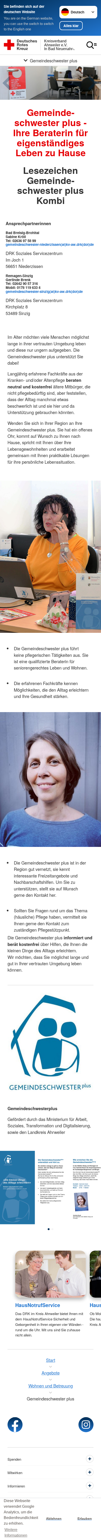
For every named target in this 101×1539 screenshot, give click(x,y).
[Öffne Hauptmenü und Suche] (91, 45)
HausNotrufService (37, 1304)
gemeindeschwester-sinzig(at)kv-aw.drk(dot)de (44, 291)
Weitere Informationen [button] (15, 1532)
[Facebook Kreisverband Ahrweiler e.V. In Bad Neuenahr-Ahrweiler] (15, 1424)
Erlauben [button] (85, 1518)
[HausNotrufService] (50, 1274)
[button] (49, 1229)
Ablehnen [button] (54, 1518)
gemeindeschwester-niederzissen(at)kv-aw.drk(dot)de (50, 244)
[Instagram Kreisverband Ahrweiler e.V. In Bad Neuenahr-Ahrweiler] (85, 1424)
